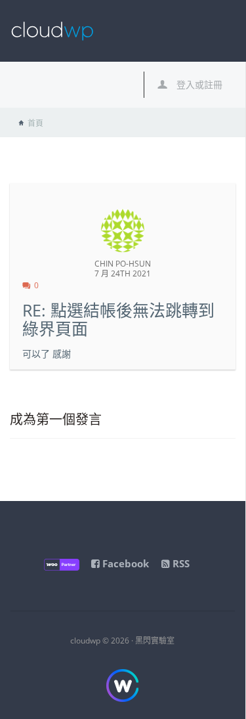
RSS (180, 563)
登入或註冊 (198, 84)
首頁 (35, 123)
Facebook (124, 563)
